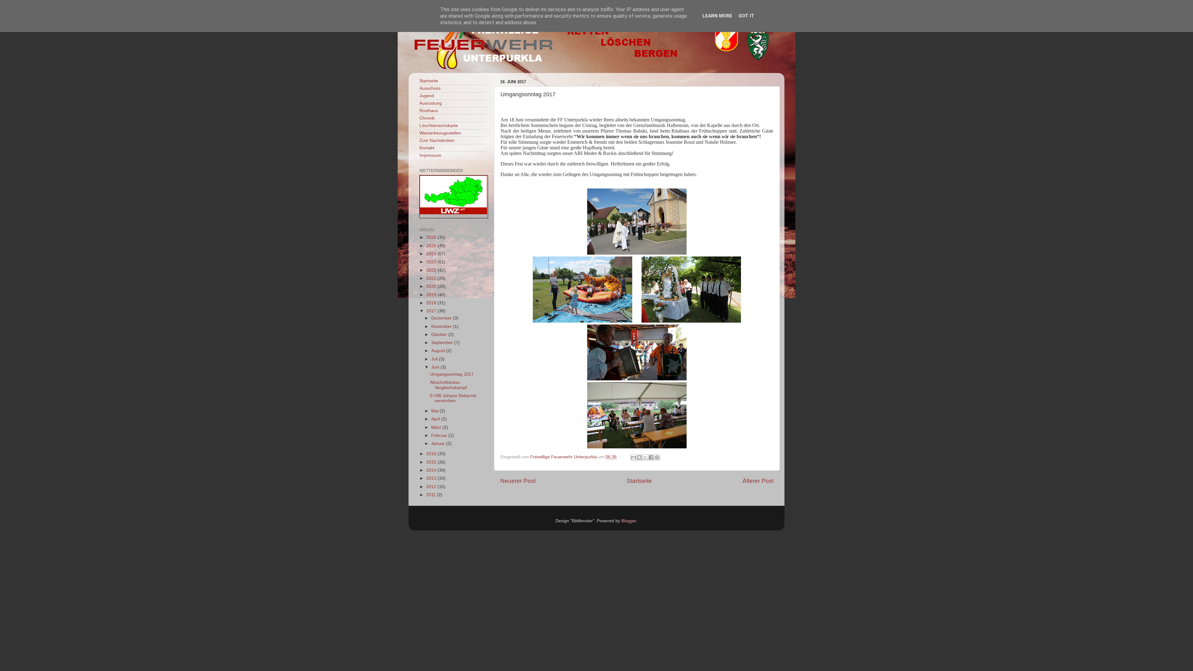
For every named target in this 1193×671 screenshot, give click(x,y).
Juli (435, 359)
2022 (431, 270)
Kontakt (426, 148)
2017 (431, 311)
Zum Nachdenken (437, 140)
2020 (431, 286)
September (442, 342)
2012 (431, 486)
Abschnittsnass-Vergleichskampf (448, 385)
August (438, 350)
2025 (431, 245)
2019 (431, 294)
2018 (431, 303)
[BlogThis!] (639, 457)
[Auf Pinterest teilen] (657, 457)
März (436, 427)
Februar (439, 435)
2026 (431, 237)
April (436, 419)
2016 (431, 453)
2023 (431, 262)
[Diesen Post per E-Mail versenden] (633, 457)
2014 (431, 470)
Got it (746, 16)
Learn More (717, 16)
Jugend (426, 95)
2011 (431, 494)
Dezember (442, 318)
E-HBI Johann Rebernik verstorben (453, 398)
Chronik (427, 118)
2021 (431, 278)
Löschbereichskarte (438, 125)
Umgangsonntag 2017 (452, 374)
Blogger (628, 521)
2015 (431, 462)
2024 (431, 254)
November (442, 326)
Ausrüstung (430, 103)
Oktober (439, 334)
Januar (438, 443)
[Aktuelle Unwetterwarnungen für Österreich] (453, 213)
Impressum (430, 155)
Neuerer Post (518, 481)
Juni (436, 367)
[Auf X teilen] (645, 457)
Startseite (639, 481)
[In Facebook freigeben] (651, 457)
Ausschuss (430, 88)
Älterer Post (758, 481)
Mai (435, 411)
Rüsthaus (428, 110)
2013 (431, 478)
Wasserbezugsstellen (440, 133)
